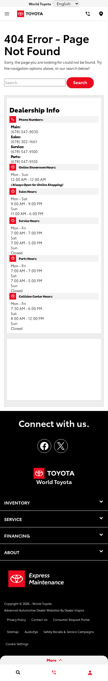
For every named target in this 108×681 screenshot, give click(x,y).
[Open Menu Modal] (7, 14)
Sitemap (13, 631)
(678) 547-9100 (24, 151)
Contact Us (39, 619)
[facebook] (44, 446)
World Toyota (42, 603)
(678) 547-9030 (24, 131)
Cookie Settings (17, 644)
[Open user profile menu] (90, 672)
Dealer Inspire (74, 610)
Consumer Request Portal (71, 619)
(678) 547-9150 (24, 161)
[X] (61, 446)
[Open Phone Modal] (88, 14)
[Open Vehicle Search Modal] (18, 672)
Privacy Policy (16, 619)
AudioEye (31, 631)
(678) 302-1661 (24, 141)
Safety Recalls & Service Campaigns (68, 631)
